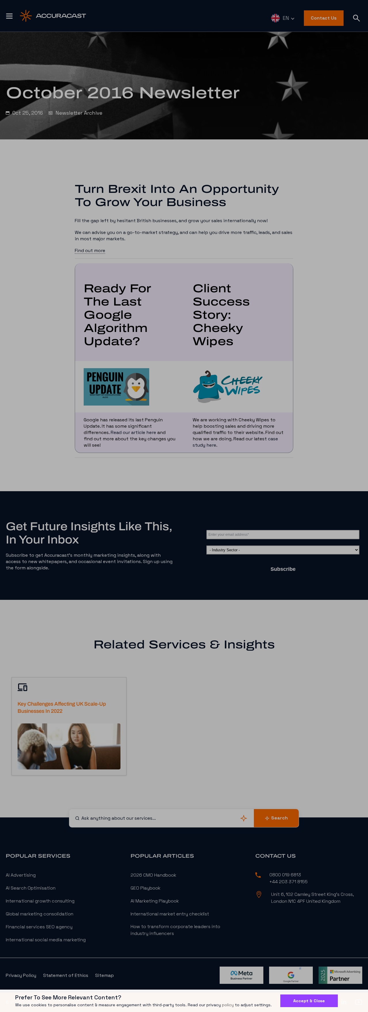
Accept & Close (309, 1000)
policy (228, 1004)
